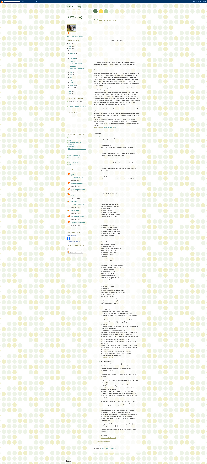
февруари (73, 85)
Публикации (72, 249)
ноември (72, 53)
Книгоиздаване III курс (77, 216)
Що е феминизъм (75, 212)
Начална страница (117, 445)
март (71, 82)
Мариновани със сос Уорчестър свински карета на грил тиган (77, 177)
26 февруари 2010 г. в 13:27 (108, 438)
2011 (70, 43)
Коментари (72, 252)
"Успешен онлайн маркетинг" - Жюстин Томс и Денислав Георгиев (78, 204)
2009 (70, 48)
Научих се (73, 66)
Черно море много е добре (77, 68)
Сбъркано (73, 197)
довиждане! (74, 217)
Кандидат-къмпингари (76, 63)
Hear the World (75, 210)
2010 (70, 46)
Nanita (72, 174)
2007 (70, 93)
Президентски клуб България (76, 157)
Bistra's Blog (73, 6)
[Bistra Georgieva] (68, 239)
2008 (70, 91)
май (71, 77)
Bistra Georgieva (71, 235)
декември (73, 50)
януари (72, 87)
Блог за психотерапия (74, 153)
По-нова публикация (99, 445)
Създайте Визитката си (73, 241)
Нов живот (71, 146)
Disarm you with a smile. (78, 222)
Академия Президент (74, 137)
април (72, 80)
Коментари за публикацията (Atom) (111, 448)
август (72, 61)
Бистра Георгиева (74, 33)
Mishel (70, 140)
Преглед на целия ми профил (75, 36)
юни (71, 74)
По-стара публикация (134, 445)
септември (73, 58)
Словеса (70, 160)
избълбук (73, 223)
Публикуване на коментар (103, 441)
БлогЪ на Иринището (74, 155)
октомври (73, 56)
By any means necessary (78, 189)
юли (71, 72)
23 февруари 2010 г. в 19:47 (108, 357)
